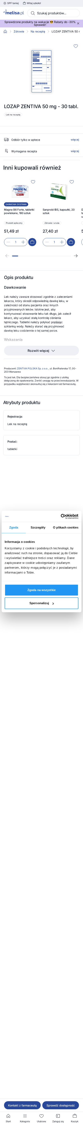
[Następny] (76, 256)
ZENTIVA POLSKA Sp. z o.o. (33, 368)
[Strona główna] (5, 31)
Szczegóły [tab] (38, 527)
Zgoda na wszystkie (41, 590)
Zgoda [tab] (13, 527)
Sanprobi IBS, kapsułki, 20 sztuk (59, 211)
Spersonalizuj (39, 603)
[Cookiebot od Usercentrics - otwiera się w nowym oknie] (60, 516)
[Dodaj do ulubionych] (76, 46)
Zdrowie (19, 31)
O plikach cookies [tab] (65, 527)
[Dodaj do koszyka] (32, 242)
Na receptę (38, 31)
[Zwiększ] (23, 242)
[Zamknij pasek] (78, 23)
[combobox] (53, 13)
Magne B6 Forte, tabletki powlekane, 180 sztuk (19, 211)
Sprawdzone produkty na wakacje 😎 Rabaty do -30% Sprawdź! (40, 23)
